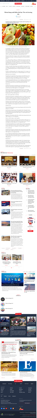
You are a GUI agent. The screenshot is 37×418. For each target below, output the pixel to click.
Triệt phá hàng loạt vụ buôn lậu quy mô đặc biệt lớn (31, 323)
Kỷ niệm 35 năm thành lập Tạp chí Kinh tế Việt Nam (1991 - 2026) (27, 353)
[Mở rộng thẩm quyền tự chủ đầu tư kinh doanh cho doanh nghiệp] (5, 319)
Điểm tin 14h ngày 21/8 (9, 298)
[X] (28, 0)
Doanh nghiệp (27, 6)
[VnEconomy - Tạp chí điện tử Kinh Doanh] (18, 381)
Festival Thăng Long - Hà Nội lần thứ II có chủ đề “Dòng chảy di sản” (5, 333)
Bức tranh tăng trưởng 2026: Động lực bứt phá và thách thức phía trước (17, 222)
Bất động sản (32, 6)
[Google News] (35, 0)
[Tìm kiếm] (3, 3)
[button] (18, 267)
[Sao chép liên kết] (28, 19)
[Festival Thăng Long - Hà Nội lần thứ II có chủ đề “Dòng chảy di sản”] (5, 329)
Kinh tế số (14, 6)
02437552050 (22, 401)
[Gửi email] (27, 19)
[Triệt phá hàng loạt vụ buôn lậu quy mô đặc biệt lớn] (31, 319)
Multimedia (3, 271)
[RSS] (13, 408)
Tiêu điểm (3, 6)
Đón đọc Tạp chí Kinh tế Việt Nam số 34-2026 (16, 202)
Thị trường (22, 6)
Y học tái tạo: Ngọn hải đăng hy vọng (29, 292)
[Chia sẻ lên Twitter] (26, 19)
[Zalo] (30, 0)
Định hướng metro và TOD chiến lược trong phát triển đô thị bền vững (8, 353)
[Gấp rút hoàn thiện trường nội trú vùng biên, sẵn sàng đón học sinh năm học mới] (18, 321)
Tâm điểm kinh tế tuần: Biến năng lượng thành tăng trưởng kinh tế (29, 281)
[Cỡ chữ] (7, 19)
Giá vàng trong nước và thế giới (6, 372)
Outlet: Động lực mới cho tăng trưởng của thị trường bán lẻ (17, 263)
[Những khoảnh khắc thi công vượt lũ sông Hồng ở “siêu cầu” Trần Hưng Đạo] (31, 329)
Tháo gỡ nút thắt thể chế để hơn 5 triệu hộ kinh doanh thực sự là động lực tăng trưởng (17, 191)
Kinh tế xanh (18, 6)
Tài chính (10, 6)
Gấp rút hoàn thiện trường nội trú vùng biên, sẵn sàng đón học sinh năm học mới (18, 328)
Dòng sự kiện (18, 340)
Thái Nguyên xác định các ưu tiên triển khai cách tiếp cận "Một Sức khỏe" (6, 263)
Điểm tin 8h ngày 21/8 (9, 308)
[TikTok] (33, 0)
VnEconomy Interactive (23, 372)
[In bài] (6, 19)
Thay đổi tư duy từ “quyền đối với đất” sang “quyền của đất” (16, 237)
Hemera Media (13, 414)
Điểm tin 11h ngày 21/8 (9, 303)
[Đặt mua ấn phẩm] (34, 3)
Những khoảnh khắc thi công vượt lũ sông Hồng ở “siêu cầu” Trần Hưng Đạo (31, 334)
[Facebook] (26, 0)
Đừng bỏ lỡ (3, 253)
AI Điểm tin (18, 295)
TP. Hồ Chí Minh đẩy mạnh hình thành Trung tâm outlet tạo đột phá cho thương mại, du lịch (31, 201)
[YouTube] (31, 0)
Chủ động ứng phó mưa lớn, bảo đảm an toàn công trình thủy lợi (31, 207)
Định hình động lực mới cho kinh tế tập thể (16, 210)
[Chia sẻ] (30, 19)
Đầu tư (7, 6)
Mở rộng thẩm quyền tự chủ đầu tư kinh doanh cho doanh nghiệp (5, 323)
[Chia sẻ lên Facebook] (24, 19)
